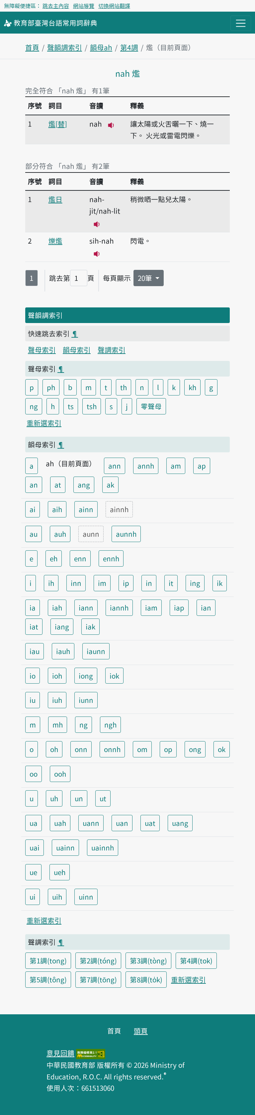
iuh (57, 700)
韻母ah (101, 47)
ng (34, 406)
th (123, 387)
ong (195, 749)
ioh (57, 676)
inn (76, 583)
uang (180, 823)
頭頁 (141, 1031)
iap (179, 608)
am (176, 466)
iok (114, 676)
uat (150, 823)
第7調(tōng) (98, 979)
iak (90, 626)
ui (33, 897)
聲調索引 (112, 350)
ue (33, 872)
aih (57, 509)
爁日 (55, 199)
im (102, 583)
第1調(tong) (48, 960)
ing (195, 583)
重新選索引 (44, 423)
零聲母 (151, 406)
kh (192, 387)
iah (57, 608)
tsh (92, 406)
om (142, 749)
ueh (59, 872)
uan (122, 823)
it (171, 583)
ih (51, 583)
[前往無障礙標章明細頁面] (90, 1053)
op (168, 749)
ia (33, 608)
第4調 (129, 47)
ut (103, 798)
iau (35, 651)
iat (34, 626)
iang (62, 626)
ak (110, 485)
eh (53, 558)
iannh (119, 608)
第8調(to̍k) (146, 979)
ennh (111, 558)
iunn (86, 700)
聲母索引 (42, 350)
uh (54, 798)
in (149, 583)
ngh (110, 724)
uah (60, 823)
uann (91, 823)
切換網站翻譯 (114, 6)
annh (145, 466)
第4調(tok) (196, 960)
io (33, 676)
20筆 (146, 278)
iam (151, 608)
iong (86, 676)
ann (114, 466)
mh (57, 724)
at (57, 485)
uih (57, 897)
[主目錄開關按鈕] (240, 23)
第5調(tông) (48, 979)
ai (33, 509)
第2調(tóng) (98, 960)
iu (33, 700)
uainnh (102, 847)
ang (84, 485)
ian (206, 608)
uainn (65, 847)
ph (51, 387)
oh (54, 749)
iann (86, 608)
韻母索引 (77, 350)
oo (34, 774)
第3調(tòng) (148, 960)
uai (35, 847)
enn (80, 558)
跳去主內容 (55, 6)
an (34, 485)
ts (71, 406)
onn (81, 749)
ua (34, 823)
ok (221, 749)
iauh (63, 651)
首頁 (32, 47)
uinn (86, 897)
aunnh (126, 534)
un (79, 798)
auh (60, 534)
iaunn (96, 651)
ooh (60, 774)
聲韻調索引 (64, 47)
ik (219, 583)
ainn (86, 509)
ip (126, 583)
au (34, 534)
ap (202, 466)
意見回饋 (60, 1053)
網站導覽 (83, 6)
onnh (112, 749)
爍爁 (55, 241)
